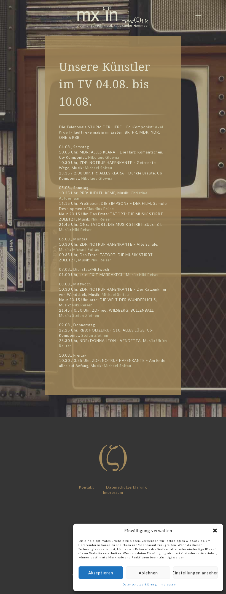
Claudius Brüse (100, 208)
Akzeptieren (100, 572)
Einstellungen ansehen (195, 572)
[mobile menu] (198, 17)
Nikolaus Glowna (103, 157)
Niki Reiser (101, 219)
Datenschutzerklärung (140, 584)
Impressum (168, 584)
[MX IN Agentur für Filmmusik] (113, 17)
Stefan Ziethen (85, 315)
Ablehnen (148, 572)
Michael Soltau (98, 168)
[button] (215, 530)
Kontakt (86, 487)
